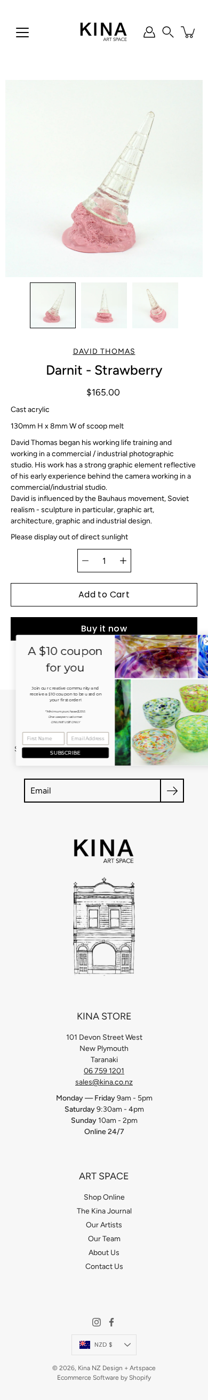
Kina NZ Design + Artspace (117, 1368)
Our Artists (104, 1224)
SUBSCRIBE (54, 752)
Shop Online (104, 1197)
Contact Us (104, 1266)
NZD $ (103, 1344)
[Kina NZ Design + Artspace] (104, 32)
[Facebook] (111, 1322)
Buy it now (104, 628)
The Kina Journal (104, 1211)
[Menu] (22, 32)
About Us (104, 1252)
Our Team (104, 1238)
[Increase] (123, 560)
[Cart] (188, 32)
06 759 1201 (104, 1070)
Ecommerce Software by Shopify (104, 1377)
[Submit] (172, 791)
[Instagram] (96, 1322)
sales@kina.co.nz (104, 1082)
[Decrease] (85, 560)
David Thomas (104, 351)
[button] (168, 32)
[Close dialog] (196, 641)
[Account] (149, 32)
